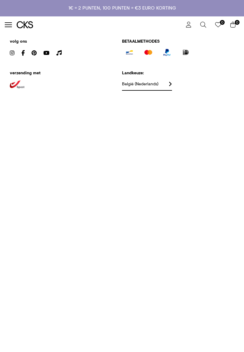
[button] (203, 25)
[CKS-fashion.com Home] (99, 24)
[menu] (8, 24)
